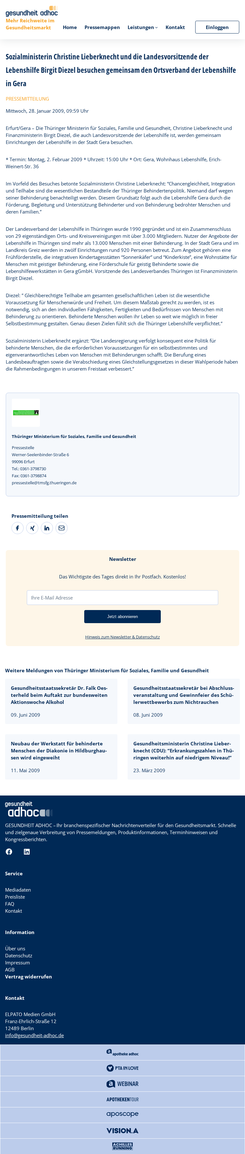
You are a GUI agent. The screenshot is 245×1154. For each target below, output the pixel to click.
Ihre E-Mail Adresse (52, 597)
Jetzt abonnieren (122, 616)
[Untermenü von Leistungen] (156, 27)
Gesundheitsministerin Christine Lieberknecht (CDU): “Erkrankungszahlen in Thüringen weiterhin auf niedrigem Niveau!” (183, 750)
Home (70, 27)
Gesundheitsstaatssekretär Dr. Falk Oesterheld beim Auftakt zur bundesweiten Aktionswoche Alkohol (59, 695)
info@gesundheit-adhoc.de (34, 1035)
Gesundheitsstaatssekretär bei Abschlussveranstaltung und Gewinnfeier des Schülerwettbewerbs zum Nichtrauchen (183, 695)
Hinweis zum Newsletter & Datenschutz (122, 637)
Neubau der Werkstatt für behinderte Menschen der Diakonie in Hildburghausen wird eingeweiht (59, 750)
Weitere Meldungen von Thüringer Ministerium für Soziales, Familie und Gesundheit (107, 670)
